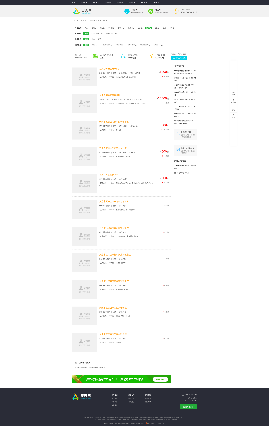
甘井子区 (121, 28)
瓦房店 (148, 28)
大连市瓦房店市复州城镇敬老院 (114, 228)
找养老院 (84, 2)
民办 (99, 39)
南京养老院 (124, 417)
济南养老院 (98, 420)
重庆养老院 (157, 417)
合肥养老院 (153, 420)
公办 (93, 39)
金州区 (140, 28)
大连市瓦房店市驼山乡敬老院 (113, 308)
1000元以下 (96, 45)
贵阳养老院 (160, 420)
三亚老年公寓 (125, 420)
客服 (233, 110)
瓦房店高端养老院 (81, 367)
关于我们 (114, 398)
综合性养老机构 (97, 33)
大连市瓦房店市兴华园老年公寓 (114, 122)
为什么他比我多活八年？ (182, 173)
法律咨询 (143, 2)
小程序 (233, 102)
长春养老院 (179, 417)
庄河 (164, 28)
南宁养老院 (173, 420)
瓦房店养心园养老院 (108, 175)
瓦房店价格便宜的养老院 (97, 367)
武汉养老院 (111, 420)
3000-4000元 (132, 45)
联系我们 (114, 402)
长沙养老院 (132, 420)
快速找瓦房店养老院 (179, 58)
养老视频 (120, 2)
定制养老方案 (188, 407)
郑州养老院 (139, 420)
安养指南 (108, 2)
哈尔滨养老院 (146, 420)
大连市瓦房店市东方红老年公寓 (114, 201)
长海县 (171, 28)
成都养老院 (111, 417)
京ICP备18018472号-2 (137, 423)
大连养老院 (91, 20)
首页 (73, 2)
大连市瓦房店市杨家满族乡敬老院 (115, 255)
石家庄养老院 (165, 417)
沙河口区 (111, 28)
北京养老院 (98, 417)
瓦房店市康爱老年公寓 (109, 69)
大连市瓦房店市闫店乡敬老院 (113, 334)
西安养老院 (118, 420)
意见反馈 (148, 398)
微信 (233, 95)
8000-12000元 (145, 45)
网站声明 (148, 402)
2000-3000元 (120, 45)
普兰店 (156, 28)
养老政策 (132, 2)
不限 (86, 33)
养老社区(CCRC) (112, 33)
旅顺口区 (131, 28)
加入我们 (114, 405)
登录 (195, 2)
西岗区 (94, 28)
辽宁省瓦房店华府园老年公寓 (113, 148)
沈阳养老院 (105, 420)
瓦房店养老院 (102, 20)
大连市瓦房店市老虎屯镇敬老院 (114, 281)
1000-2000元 (107, 45)
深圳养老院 (118, 417)
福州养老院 (167, 420)
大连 (86, 28)
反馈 (233, 117)
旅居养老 (96, 2)
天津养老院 (138, 417)
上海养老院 (105, 417)
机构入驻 (155, 2)
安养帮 (82, 11)
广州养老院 (144, 417)
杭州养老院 (151, 417)
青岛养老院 (131, 417)
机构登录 (131, 402)
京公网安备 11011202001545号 (157, 423)
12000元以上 (158, 45)
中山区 (102, 28)
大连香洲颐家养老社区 (109, 95)
